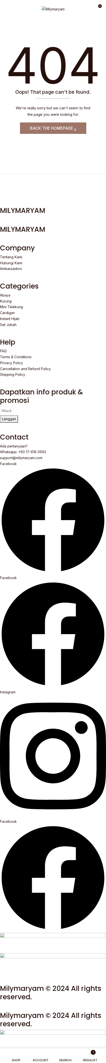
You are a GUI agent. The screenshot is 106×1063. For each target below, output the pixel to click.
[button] (98, 8)
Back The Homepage (52, 128)
